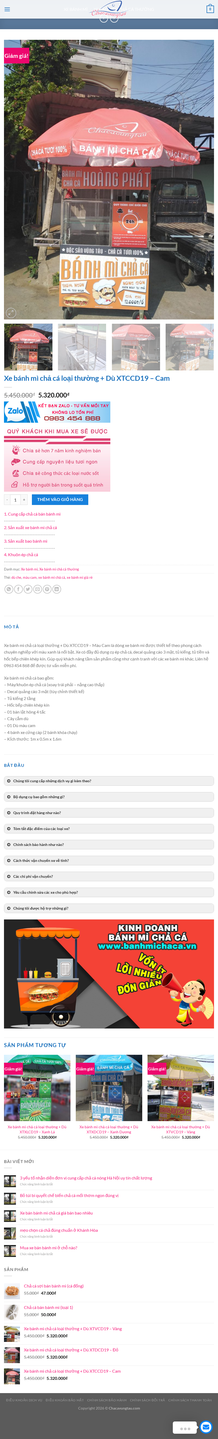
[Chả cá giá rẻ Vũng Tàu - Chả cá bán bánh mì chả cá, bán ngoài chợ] (109, 9)
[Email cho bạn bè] (37, 589)
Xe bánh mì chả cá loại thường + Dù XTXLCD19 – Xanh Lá (37, 1129)
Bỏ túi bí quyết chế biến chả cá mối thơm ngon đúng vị (69, 1195)
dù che (16, 577)
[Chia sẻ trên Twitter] (28, 589)
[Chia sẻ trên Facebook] (18, 589)
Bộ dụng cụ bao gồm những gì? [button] (39, 796)
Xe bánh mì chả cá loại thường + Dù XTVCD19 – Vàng (180, 1129)
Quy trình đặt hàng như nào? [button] (37, 812)
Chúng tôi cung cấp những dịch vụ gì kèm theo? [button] (52, 781)
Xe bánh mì (29, 569)
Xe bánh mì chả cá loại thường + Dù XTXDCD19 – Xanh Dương (108, 1129)
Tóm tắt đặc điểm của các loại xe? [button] (41, 828)
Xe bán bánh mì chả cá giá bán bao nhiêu (56, 1212)
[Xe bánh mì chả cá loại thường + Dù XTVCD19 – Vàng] (181, 1088)
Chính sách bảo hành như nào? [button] (38, 844)
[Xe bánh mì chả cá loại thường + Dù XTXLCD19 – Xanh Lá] (37, 1088)
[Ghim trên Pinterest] (47, 589)
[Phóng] (11, 313)
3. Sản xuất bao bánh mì (25, 540)
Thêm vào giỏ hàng (60, 499)
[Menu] (7, 9)
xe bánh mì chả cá (51, 577)
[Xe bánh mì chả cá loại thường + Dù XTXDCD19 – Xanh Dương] (109, 1088)
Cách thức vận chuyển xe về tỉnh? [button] (41, 860)
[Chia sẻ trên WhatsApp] (9, 589)
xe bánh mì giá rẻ (80, 577)
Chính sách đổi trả (147, 1400)
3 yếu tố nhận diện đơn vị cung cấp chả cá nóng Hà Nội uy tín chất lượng (86, 1177)
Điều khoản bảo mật (65, 1400)
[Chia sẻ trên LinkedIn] (56, 589)
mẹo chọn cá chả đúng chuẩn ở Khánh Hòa (59, 1230)
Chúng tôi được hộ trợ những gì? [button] (40, 908)
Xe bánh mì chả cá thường (59, 569)
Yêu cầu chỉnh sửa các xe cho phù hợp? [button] (45, 892)
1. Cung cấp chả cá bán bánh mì (32, 513)
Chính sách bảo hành (107, 1400)
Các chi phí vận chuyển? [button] (33, 876)
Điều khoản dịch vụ (24, 1400)
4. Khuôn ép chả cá (21, 554)
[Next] (203, 180)
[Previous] (15, 180)
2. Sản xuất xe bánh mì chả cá (30, 527)
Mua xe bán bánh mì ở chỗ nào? (48, 1247)
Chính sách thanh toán (190, 1400)
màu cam (30, 577)
